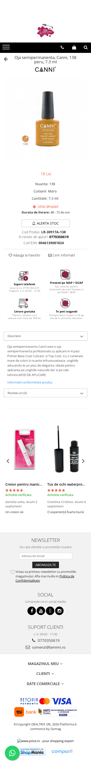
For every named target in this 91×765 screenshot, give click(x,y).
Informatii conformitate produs (29, 382)
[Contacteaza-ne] (62, 47)
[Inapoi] (3, 59)
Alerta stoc (48, 223)
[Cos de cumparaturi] (74, 47)
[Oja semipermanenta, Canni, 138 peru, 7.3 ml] (45, 119)
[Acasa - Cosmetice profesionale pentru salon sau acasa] (45, 30)
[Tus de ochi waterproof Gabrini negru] (67, 449)
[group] (45, 119)
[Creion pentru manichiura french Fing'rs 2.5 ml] (25, 449)
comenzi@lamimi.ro (48, 647)
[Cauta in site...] (85, 47)
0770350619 (48, 640)
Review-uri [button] (17, 393)
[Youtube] (41, 611)
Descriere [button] (14, 336)
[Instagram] (59, 611)
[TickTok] (50, 611)
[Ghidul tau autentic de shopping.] (62, 751)
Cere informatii (63, 255)
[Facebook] (31, 611)
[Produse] (6, 48)
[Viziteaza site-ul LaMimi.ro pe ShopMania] (32, 751)
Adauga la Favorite (26, 255)
